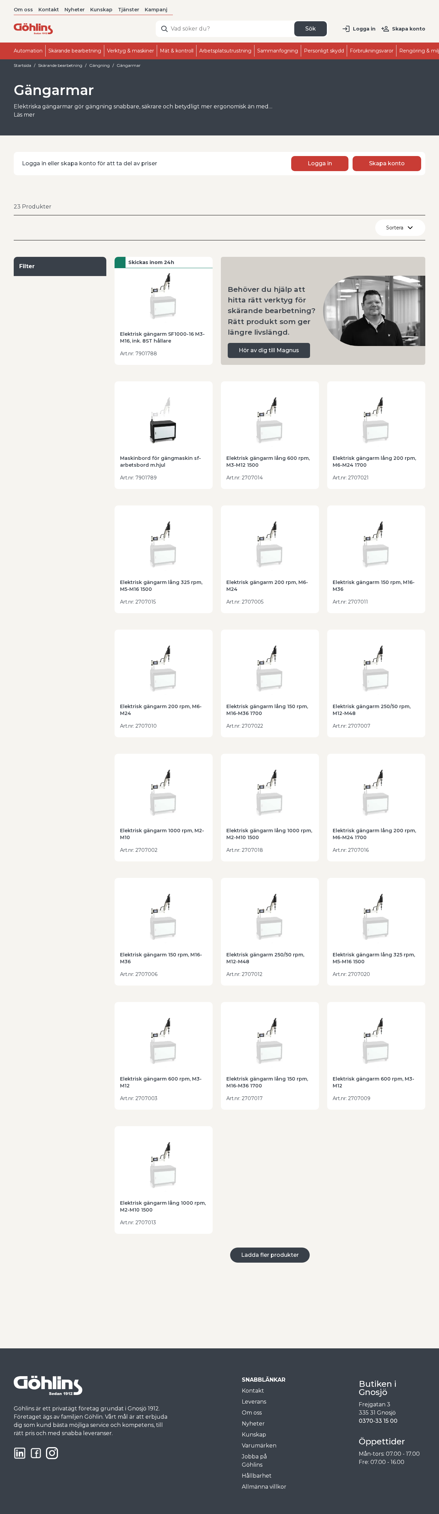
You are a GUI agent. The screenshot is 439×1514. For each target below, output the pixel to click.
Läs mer (24, 114)
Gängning (99, 65)
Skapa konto (408, 29)
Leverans (254, 1401)
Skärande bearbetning (60, 65)
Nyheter (74, 10)
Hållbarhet (257, 1476)
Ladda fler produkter (270, 1255)
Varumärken (259, 1445)
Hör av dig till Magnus (269, 350)
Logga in (364, 29)
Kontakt (48, 10)
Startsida (22, 65)
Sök (310, 28)
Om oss (23, 10)
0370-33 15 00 (378, 1421)
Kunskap (101, 10)
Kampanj (156, 10)
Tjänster (128, 10)
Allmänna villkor (264, 1486)
